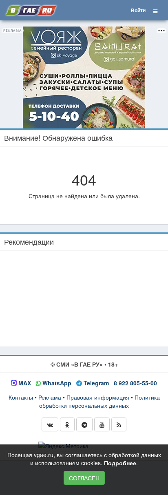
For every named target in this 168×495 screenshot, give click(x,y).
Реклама (49, 397)
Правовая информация (97, 397)
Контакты (21, 397)
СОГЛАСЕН (84, 478)
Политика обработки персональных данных (99, 401)
